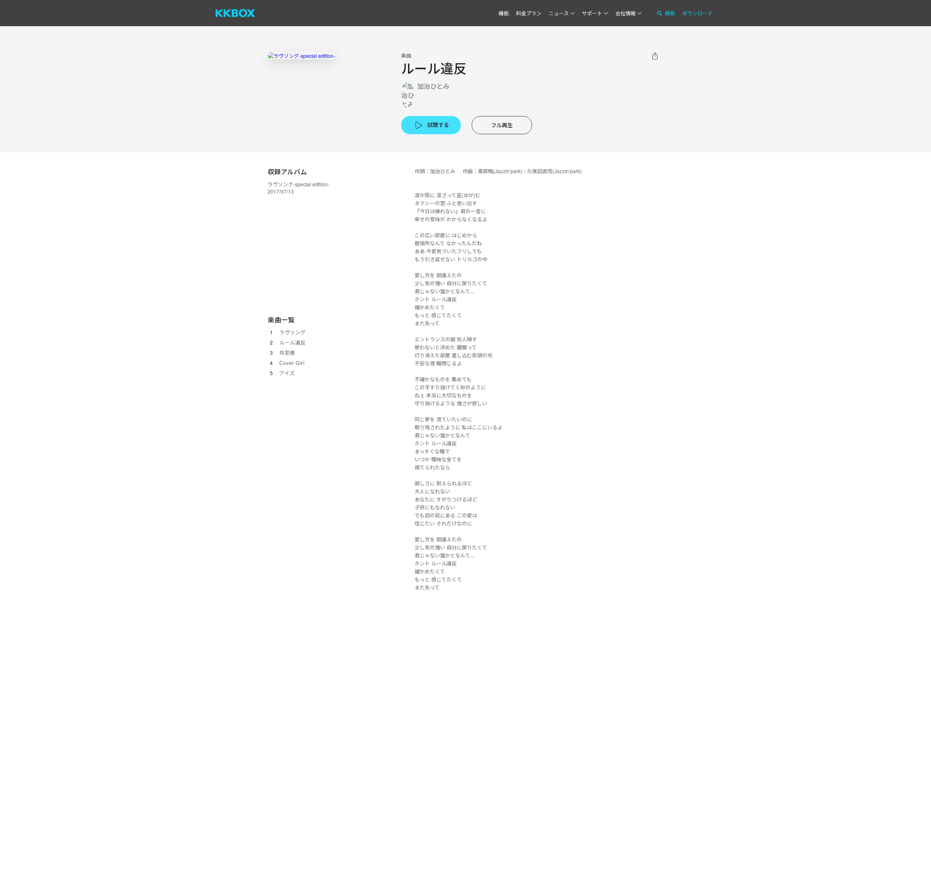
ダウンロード (697, 13)
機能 (504, 13)
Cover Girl (291, 362)
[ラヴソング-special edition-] (301, 55)
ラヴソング (292, 332)
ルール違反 (292, 342)
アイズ (287, 373)
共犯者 (287, 352)
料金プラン (529, 13)
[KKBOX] (235, 13)
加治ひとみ (433, 86)
